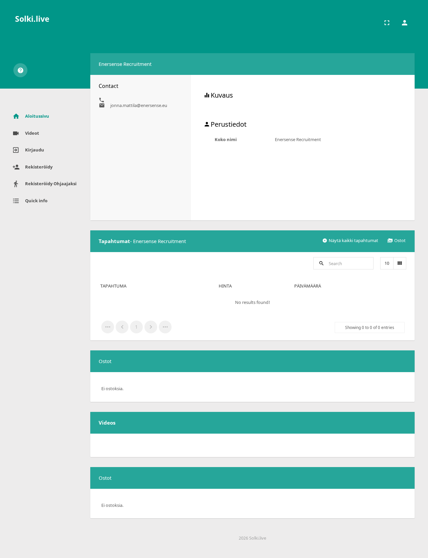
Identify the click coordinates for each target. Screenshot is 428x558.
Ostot (400, 240)
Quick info (36, 201)
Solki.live (32, 18)
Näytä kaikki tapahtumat (353, 240)
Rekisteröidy (38, 167)
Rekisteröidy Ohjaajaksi (51, 184)
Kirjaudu (34, 150)
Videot (32, 133)
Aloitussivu (37, 116)
